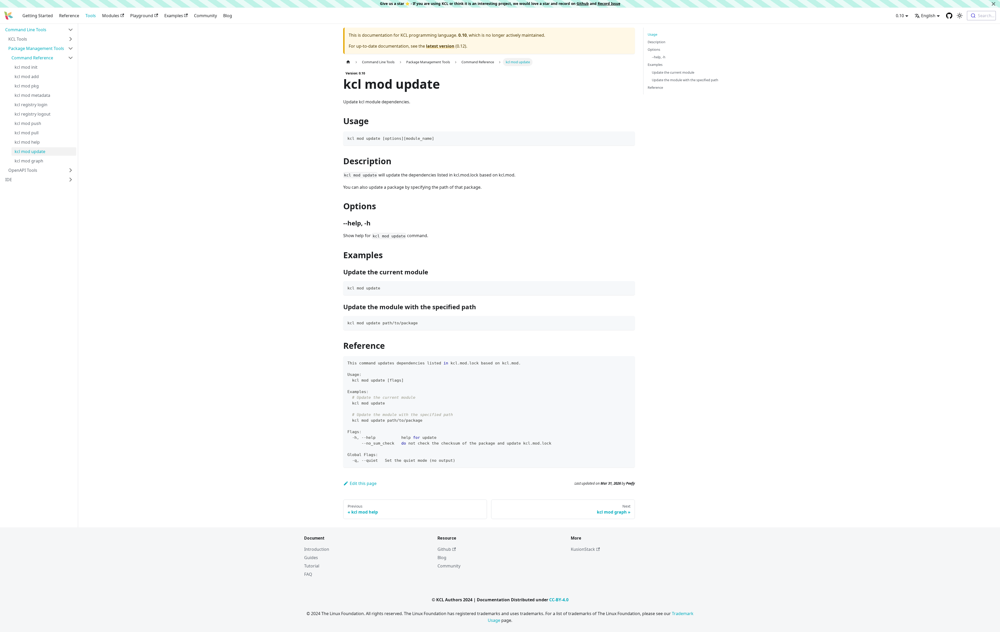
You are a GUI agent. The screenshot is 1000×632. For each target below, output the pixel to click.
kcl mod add (27, 76)
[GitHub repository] (949, 15)
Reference (69, 15)
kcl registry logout (33, 114)
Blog (227, 15)
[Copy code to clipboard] (628, 138)
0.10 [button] (900, 15)
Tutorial (311, 566)
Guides (311, 557)
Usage (652, 34)
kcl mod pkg (27, 86)
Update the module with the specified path (685, 80)
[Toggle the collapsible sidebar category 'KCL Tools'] (70, 39)
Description (656, 42)
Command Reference (32, 58)
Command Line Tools (25, 30)
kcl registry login (31, 105)
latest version (440, 46)
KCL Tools (17, 39)
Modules (110, 15)
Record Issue (609, 3)
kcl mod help (27, 142)
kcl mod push (28, 123)
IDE (8, 179)
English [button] (928, 15)
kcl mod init (26, 67)
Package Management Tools (36, 48)
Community (205, 15)
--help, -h (658, 57)
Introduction (316, 549)
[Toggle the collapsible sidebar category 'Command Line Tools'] (70, 30)
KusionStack (583, 549)
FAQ (308, 574)
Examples (173, 15)
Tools (90, 15)
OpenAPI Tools (22, 170)
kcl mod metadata (32, 95)
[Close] (993, 4)
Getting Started (37, 15)
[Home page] (348, 62)
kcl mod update (30, 151)
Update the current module (673, 72)
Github (583, 3)
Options (654, 49)
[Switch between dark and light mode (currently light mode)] (959, 15)
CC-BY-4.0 (558, 600)
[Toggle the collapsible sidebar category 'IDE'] (70, 179)
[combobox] (981, 15)
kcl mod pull (27, 133)
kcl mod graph (29, 161)
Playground (141, 15)
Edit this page (363, 483)
